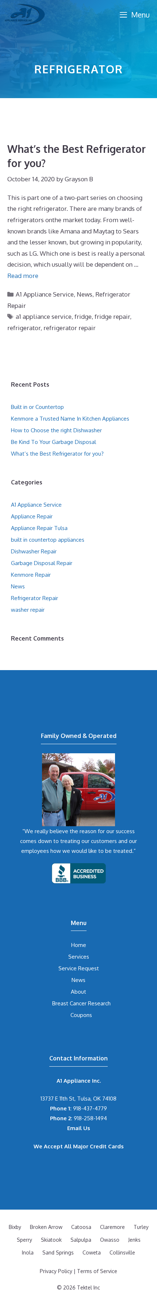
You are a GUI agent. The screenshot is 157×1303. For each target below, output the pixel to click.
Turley (141, 1227)
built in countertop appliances (47, 539)
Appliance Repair (32, 516)
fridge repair (112, 316)
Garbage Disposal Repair (41, 563)
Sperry (24, 1240)
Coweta (92, 1252)
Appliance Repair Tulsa (39, 528)
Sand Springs (58, 1252)
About (78, 991)
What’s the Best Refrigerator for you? (57, 453)
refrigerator (24, 328)
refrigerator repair (69, 328)
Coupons (81, 1015)
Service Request (78, 968)
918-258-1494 (78, 1118)
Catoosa (81, 1227)
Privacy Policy (56, 1271)
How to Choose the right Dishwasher (56, 430)
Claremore (112, 1227)
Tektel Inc (88, 1287)
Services (78, 956)
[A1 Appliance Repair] (25, 14)
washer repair (28, 609)
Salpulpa (80, 1240)
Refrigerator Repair (34, 598)
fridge (83, 316)
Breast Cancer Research (81, 1003)
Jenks (134, 1240)
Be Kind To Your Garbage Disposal (53, 441)
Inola (28, 1252)
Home (78, 945)
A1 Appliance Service (45, 294)
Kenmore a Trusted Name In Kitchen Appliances (70, 418)
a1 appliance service (44, 316)
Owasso (109, 1240)
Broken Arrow (46, 1227)
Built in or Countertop (37, 406)
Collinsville (122, 1252)
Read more (22, 275)
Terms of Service (97, 1271)
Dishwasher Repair (34, 551)
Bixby (15, 1227)
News (84, 294)
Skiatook (51, 1240)
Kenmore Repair (31, 574)
